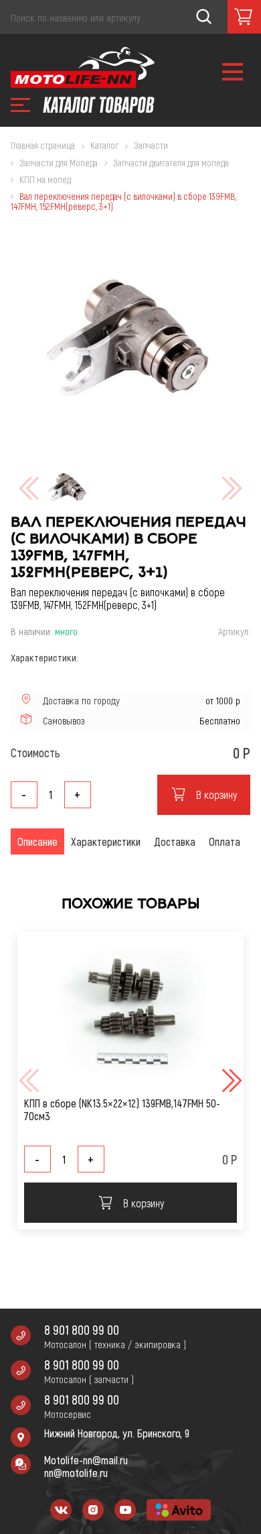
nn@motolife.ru (76, 1472)
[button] (230, 1080)
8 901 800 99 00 (81, 1329)
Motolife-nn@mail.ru (86, 1460)
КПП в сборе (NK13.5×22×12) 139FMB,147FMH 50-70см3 (122, 1109)
